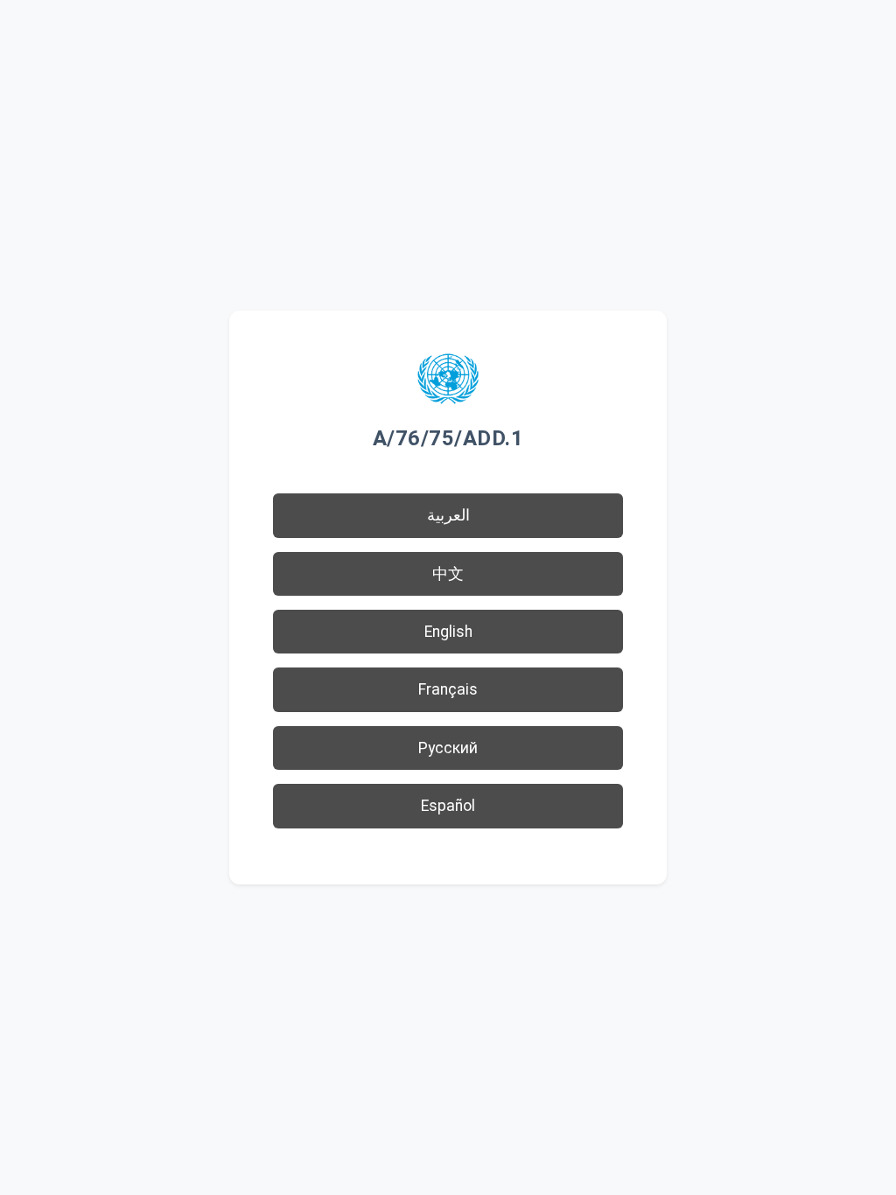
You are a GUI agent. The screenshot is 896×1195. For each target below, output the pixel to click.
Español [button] (448, 805)
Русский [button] (448, 748)
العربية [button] (448, 515)
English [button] (448, 631)
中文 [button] (448, 574)
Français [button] (448, 689)
